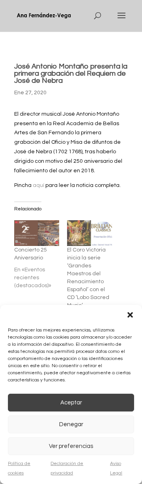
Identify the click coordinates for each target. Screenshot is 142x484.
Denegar (71, 424)
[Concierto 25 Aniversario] (36, 233)
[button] (130, 315)
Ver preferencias (71, 446)
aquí (38, 185)
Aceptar (71, 403)
